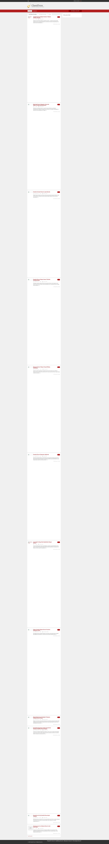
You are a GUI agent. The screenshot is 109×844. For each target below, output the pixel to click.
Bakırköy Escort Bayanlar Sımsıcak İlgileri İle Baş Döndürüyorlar (41, 105)
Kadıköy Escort (59, 841)
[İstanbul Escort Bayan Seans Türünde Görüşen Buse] (30, 279)
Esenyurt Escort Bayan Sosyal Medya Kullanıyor (41, 367)
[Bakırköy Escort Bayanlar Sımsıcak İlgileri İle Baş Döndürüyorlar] (30, 104)
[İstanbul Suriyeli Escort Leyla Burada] (30, 192)
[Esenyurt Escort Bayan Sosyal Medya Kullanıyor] (30, 367)
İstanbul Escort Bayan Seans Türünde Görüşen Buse (41, 280)
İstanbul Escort (37, 193)
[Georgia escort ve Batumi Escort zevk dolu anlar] (30, 830)
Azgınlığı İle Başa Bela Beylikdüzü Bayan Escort (42, 543)
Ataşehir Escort (51, 841)
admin (36, 106)
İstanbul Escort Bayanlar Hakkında (41, 454)
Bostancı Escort (68, 841)
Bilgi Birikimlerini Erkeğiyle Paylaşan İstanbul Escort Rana (41, 718)
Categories (35, 10)
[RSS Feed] (28, 0)
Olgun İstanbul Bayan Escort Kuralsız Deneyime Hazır (41, 630)
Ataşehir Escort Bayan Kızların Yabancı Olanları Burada (42, 17)
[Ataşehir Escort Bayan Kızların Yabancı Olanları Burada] (30, 17)
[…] (42, 22)
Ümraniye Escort (76, 841)
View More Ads (30, 836)
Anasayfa (30, 10)
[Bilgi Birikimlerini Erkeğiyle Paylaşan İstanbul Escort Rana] (30, 717)
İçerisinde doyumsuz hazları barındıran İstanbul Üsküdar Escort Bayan (42, 728)
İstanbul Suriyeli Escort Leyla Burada (41, 191)
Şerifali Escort (36, 817)
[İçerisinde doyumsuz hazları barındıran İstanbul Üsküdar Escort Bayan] (30, 728)
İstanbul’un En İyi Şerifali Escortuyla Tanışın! (41, 816)
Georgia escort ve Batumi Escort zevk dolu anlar (41, 827)
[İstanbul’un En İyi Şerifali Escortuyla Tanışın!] (30, 815)
